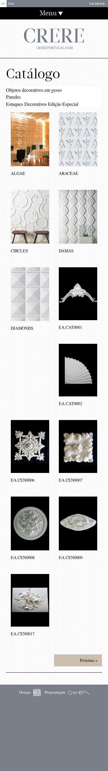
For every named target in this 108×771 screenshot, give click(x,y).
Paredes (13, 97)
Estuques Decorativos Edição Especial (42, 104)
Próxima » (89, 660)
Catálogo (33, 74)
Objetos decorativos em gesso (34, 90)
